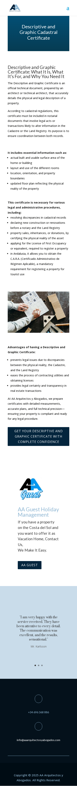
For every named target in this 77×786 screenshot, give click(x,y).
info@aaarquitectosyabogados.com (38, 740)
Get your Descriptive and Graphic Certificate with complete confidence (38, 436)
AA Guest (29, 565)
